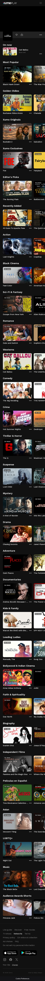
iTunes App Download (10, 953)
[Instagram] (4, 959)
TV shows (7, 934)
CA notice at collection (27, 937)
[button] (22, 51)
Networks (18, 934)
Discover (18, 930)
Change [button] (15, 965)
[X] (16, 959)
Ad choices (8, 941)
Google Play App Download (28, 953)
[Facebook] (10, 959)
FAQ (17, 941)
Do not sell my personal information (19, 945)
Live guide (7, 930)
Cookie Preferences (22, 979)
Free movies (29, 930)
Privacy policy (9, 937)
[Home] (10, 3)
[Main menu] (40, 3)
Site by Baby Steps (35, 973)
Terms (27, 934)
